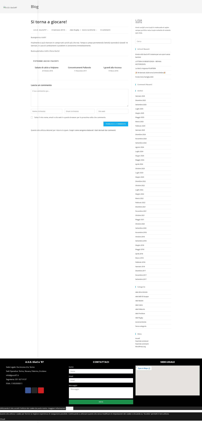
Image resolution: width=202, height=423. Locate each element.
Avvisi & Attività (88, 30)
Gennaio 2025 (140, 130)
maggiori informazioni (56, 408)
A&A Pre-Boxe (140, 313)
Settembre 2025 (140, 104)
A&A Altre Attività (141, 292)
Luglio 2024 (139, 151)
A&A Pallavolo (140, 309)
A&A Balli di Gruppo (142, 296)
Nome (71, 367)
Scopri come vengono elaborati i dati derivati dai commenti (92, 130)
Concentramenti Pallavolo (79, 67)
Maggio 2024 (139, 160)
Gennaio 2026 (140, 96)
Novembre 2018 (140, 232)
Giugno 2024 (139, 156)
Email (71, 376)
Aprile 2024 (139, 164)
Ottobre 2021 (140, 215)
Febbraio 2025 (140, 126)
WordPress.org (140, 346)
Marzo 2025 (139, 121)
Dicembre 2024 (140, 134)
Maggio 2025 (139, 117)
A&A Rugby (74, 30)
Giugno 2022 (139, 194)
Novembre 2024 (140, 139)
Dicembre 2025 (140, 100)
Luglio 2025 (139, 109)
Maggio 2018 (139, 249)
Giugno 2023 (139, 177)
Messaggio (73, 385)
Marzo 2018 (139, 258)
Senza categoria (140, 326)
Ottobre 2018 (140, 237)
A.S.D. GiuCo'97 (40, 30)
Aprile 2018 (139, 254)
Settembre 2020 (140, 228)
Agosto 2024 (139, 147)
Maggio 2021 (139, 219)
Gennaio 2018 (140, 266)
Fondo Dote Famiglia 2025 (144, 77)
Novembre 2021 (140, 211)
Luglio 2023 (139, 173)
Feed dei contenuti (141, 341)
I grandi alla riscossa (112, 67)
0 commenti (105, 30)
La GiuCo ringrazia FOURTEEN (145, 68)
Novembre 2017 (140, 275)
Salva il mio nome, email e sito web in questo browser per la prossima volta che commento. (70, 117)
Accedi (137, 338)
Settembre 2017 (140, 279)
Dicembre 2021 (140, 207)
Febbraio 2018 (140, 262)
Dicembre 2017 (140, 271)
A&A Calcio (139, 305)
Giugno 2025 (139, 113)
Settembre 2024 (140, 143)
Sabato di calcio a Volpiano (46, 67)
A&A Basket (139, 301)
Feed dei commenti (142, 344)
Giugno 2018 (139, 245)
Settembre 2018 (140, 241)
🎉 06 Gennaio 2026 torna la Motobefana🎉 (150, 73)
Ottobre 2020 (140, 224)
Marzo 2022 (139, 198)
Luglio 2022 (139, 190)
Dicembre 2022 (140, 181)
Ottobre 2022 (140, 185)
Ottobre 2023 (140, 168)
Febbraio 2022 (140, 202)
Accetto (69, 408)
